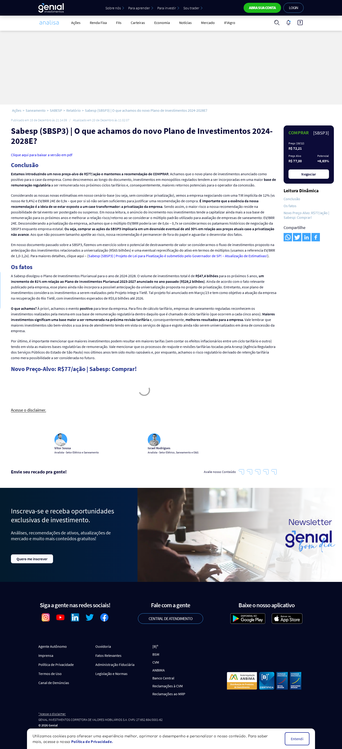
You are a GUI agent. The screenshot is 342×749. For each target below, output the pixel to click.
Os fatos (290, 205)
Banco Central (163, 678)
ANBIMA (158, 670)
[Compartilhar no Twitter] (297, 237)
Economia (162, 22)
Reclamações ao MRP (168, 694)
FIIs (118, 22)
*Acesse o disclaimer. (52, 714)
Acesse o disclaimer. (28, 410)
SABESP (56, 110)
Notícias (185, 22)
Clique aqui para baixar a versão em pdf (41, 154)
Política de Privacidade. (92, 741)
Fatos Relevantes (108, 655)
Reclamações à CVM (167, 686)
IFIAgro (229, 22)
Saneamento (36, 110)
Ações (75, 22)
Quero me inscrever (32, 559)
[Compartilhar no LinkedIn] (306, 237)
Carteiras (138, 22)
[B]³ (155, 646)
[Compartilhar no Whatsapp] (288, 237)
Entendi (297, 738)
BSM (155, 654)
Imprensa (45, 655)
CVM (155, 662)
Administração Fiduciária (114, 664)
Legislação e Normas (111, 673)
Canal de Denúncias (53, 682)
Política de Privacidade (56, 664)
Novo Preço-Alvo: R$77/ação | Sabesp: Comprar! (306, 215)
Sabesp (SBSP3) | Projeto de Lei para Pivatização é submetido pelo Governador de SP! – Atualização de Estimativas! (177, 255)
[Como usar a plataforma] (300, 22)
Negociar (308, 174)
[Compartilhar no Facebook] (316, 237)
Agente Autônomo (52, 646)
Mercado (208, 22)
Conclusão (292, 198)
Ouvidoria (103, 646)
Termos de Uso (50, 673)
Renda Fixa (98, 22)
